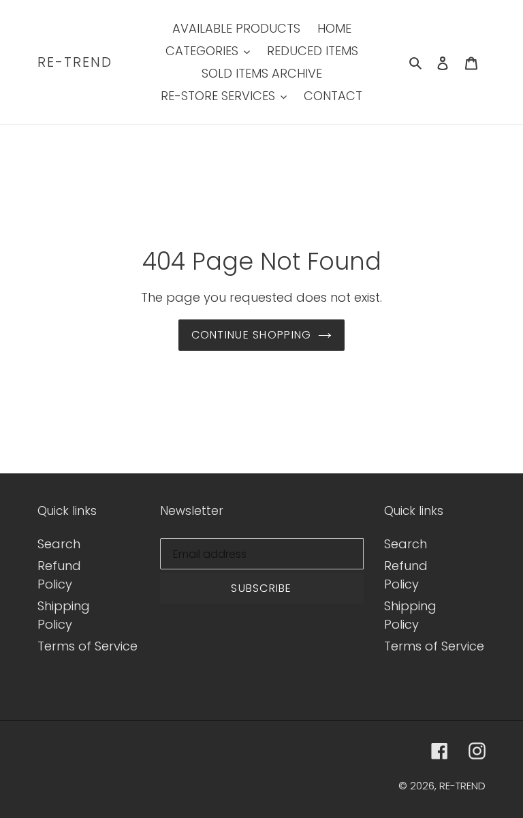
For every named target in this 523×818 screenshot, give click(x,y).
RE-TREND (74, 62)
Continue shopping (251, 335)
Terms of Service (87, 646)
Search (58, 543)
